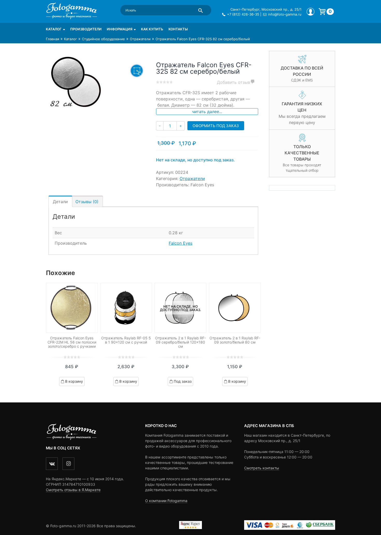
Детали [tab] (60, 201)
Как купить (152, 29)
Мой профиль (310, 12)
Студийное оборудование (103, 39)
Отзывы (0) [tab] (86, 201)
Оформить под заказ (216, 125)
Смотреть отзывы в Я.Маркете (73, 490)
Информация (119, 29)
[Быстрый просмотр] (72, 308)
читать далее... (207, 111)
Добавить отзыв (233, 82)
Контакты (178, 29)
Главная (52, 39)
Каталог (54, 29)
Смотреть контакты (261, 468)
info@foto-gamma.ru (284, 14)
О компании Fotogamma (166, 500)
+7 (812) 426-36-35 (243, 14)
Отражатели (140, 39)
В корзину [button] (74, 381)
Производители (86, 29)
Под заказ (183, 381)
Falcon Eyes (180, 243)
